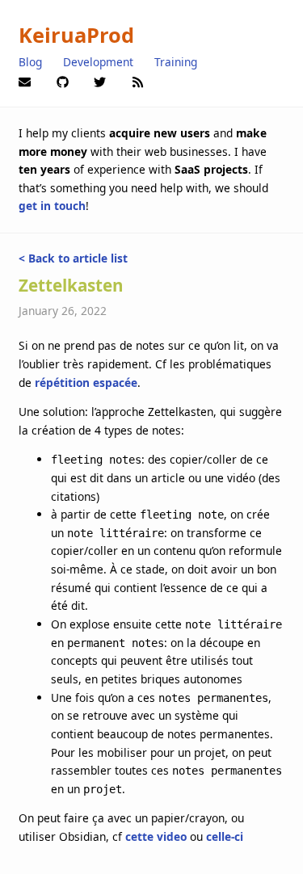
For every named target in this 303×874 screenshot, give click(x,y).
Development (98, 61)
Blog (30, 61)
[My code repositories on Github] (63, 80)
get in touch (52, 205)
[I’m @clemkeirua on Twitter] (100, 80)
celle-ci (224, 836)
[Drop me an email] (25, 80)
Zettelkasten (71, 285)
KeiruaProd (76, 34)
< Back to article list (73, 258)
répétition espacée (86, 382)
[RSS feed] (138, 80)
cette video (156, 836)
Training (175, 61)
